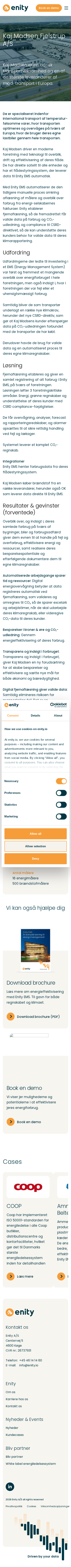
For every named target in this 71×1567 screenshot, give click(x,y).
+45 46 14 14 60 (30, 1360)
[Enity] (15, 8)
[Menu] (66, 8)
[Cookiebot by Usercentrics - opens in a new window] (50, 705)
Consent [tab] (13, 715)
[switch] (61, 793)
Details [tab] (35, 715)
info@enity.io (28, 1365)
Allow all (35, 833)
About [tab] (58, 715)
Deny (35, 858)
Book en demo (49, 8)
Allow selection (35, 846)
